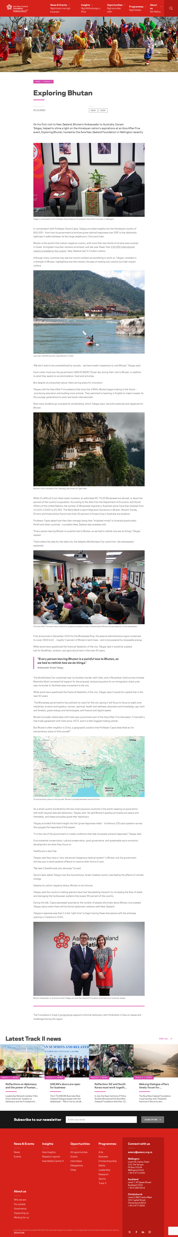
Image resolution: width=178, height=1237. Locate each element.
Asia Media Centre (51, 1161)
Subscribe (151, 1119)
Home (38, 82)
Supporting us (21, 1213)
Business (103, 1156)
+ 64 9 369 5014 (136, 1187)
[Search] (171, 8)
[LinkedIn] (143, 1232)
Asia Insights (48, 1152)
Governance (20, 1208)
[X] (129, 1232)
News (17, 1152)
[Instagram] (149, 1232)
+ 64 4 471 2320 (136, 1172)
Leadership (104, 1170)
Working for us (21, 1217)
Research (103, 1174)
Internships (76, 1161)
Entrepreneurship (108, 1161)
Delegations (76, 1165)
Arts (101, 1152)
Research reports (51, 1156)
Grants (73, 1156)
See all (164, 1038)
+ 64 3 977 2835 (136, 1205)
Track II (48, 82)
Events (17, 1156)
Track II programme (62, 1015)
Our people (19, 1204)
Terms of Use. (19, 1232)
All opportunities (78, 1152)
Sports (102, 1178)
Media (102, 1165)
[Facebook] (136, 1232)
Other (73, 1170)
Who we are (20, 1199)
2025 (93, 110)
